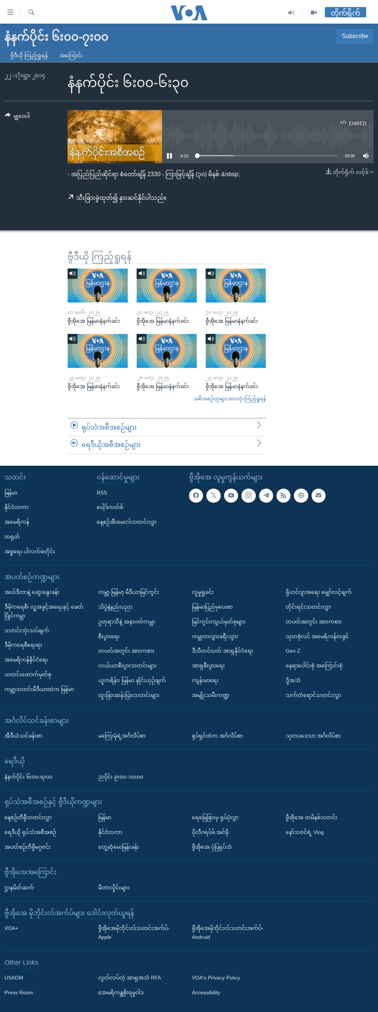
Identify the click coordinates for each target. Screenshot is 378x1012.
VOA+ (11, 928)
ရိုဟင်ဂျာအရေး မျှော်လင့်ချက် (319, 592)
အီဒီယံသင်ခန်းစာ (23, 736)
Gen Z (293, 651)
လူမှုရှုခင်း (203, 592)
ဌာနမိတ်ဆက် (19, 887)
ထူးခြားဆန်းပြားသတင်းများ (128, 695)
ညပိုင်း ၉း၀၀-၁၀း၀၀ (120, 777)
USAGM (13, 978)
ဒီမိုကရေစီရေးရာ (23, 645)
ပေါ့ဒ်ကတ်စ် (110, 507)
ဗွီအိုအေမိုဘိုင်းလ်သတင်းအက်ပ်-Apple (134, 932)
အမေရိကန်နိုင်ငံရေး (26, 660)
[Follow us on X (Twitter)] (213, 496)
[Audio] (291, 13)
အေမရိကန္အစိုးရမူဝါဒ (121, 992)
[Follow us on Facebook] (196, 496)
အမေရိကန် (16, 522)
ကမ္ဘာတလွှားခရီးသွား (215, 636)
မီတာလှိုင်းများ (114, 887)
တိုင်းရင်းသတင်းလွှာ (308, 607)
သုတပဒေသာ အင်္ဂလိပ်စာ (313, 736)
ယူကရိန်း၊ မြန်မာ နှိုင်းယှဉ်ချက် (132, 680)
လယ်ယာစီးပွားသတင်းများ (127, 666)
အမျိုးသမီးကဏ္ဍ (210, 695)
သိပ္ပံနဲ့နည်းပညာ (115, 607)
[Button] (17, 117)
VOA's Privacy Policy (216, 978)
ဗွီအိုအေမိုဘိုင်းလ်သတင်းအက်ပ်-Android (228, 932)
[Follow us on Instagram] (248, 496)
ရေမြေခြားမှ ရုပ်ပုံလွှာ (215, 817)
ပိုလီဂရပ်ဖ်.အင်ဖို (210, 832)
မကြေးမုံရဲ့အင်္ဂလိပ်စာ (121, 736)
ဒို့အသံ (293, 680)
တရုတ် (12, 537)
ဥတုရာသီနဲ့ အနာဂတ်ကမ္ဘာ (126, 622)
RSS (102, 493)
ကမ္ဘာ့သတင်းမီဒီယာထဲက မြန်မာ (39, 689)
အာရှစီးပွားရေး (208, 666)
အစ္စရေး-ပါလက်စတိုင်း (29, 551)
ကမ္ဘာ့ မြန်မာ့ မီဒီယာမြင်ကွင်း (128, 592)
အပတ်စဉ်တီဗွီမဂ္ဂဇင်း (27, 847)
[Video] (314, 13)
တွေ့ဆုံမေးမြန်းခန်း (118, 847)
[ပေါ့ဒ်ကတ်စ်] (301, 496)
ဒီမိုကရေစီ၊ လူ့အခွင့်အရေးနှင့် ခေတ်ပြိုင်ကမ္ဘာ (43, 611)
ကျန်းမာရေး (205, 680)
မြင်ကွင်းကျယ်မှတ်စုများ (218, 622)
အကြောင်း (71, 55)
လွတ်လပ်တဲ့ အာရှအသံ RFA (129, 978)
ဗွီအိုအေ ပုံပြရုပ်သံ (212, 847)
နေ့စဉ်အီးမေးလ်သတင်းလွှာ (127, 522)
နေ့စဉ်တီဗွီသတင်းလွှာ (28, 817)
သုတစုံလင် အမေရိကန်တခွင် (317, 636)
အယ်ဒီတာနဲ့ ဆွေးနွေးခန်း (31, 592)
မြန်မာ (10, 493)
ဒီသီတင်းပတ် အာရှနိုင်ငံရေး (222, 651)
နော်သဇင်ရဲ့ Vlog (305, 832)
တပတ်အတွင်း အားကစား (126, 651)
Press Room (18, 992)
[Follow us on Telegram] (266, 496)
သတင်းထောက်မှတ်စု (27, 674)
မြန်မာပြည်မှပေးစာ (212, 607)
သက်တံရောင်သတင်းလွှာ (313, 695)
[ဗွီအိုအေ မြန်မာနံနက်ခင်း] (98, 285)
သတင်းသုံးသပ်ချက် (26, 630)
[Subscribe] (319, 496)
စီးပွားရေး (109, 636)
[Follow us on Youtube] (231, 496)
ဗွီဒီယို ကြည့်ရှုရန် (29, 55)
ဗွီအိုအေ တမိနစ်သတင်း (311, 817)
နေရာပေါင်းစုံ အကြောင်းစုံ (314, 666)
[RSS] (283, 496)
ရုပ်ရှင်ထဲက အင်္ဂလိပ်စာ (217, 736)
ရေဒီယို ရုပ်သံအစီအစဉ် (30, 832)
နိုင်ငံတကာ (16, 507)
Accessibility (206, 992)
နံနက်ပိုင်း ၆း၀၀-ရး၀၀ (28, 777)
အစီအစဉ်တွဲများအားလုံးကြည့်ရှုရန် (229, 398)
